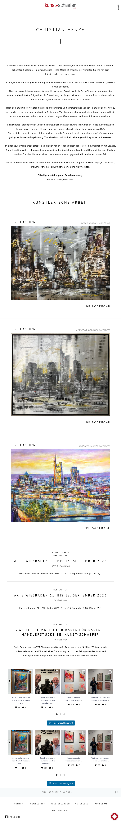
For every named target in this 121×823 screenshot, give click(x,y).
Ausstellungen (60, 552)
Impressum (100, 803)
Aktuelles (81, 803)
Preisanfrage (97, 306)
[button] (9, 681)
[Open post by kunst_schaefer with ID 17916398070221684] (20, 681)
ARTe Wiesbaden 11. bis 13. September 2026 (60, 561)
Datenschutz (60, 810)
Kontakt (19, 803)
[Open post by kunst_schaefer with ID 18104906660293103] (100, 681)
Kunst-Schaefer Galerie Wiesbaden (60, 6)
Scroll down (60, 41)
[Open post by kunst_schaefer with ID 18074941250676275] (73, 681)
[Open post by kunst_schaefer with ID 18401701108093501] (47, 681)
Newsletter (37, 803)
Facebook (14, 817)
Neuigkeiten (60, 555)
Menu (118, 6)
